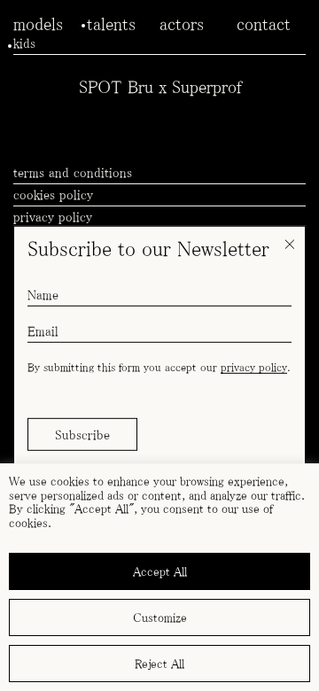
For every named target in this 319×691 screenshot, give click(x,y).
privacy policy (254, 367)
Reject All (159, 663)
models (38, 24)
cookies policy (53, 194)
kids (24, 43)
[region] (159, 577)
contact (264, 24)
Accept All (160, 571)
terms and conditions (72, 172)
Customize (160, 617)
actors (182, 24)
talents (111, 24)
